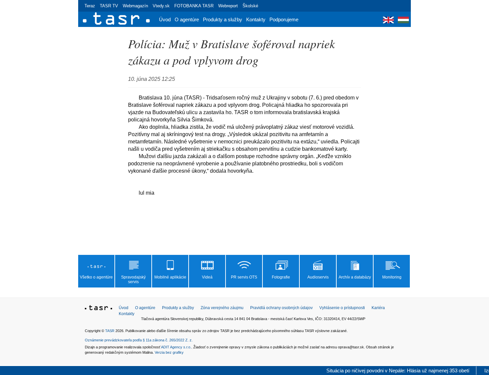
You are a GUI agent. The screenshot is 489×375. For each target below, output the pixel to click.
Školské (250, 5)
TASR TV (109, 5)
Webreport (228, 5)
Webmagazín (135, 5)
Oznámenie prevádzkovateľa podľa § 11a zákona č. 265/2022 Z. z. (139, 340)
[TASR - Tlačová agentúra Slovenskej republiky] (98, 308)
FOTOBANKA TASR (194, 5)
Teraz (89, 5)
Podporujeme (283, 19)
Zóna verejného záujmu (222, 307)
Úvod (165, 19)
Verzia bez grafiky (169, 352)
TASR (109, 331)
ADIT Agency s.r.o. (176, 347)
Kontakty (255, 19)
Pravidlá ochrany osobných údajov (281, 307)
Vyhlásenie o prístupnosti (342, 307)
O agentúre (187, 19)
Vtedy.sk (161, 5)
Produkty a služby (222, 19)
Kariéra (378, 307)
